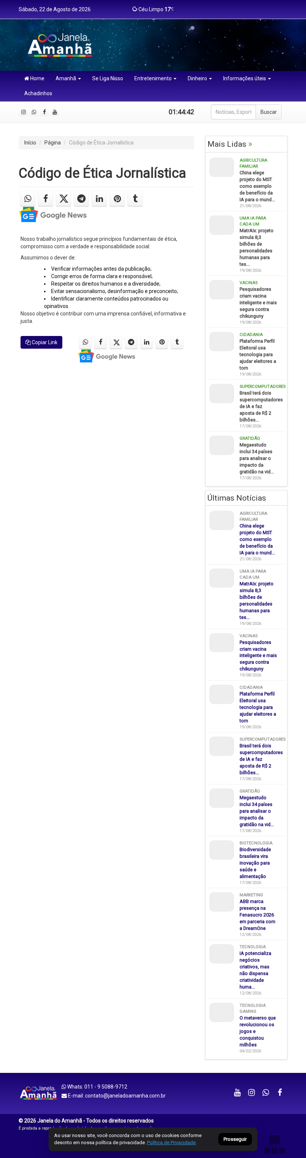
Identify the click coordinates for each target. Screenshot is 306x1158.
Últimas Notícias (236, 498)
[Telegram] (81, 198)
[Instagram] (23, 111)
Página (52, 143)
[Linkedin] (99, 198)
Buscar (268, 112)
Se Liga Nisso (107, 78)
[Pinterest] (117, 198)
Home (36, 78)
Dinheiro (197, 78)
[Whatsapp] (33, 111)
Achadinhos (38, 93)
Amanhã (66, 78)
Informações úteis (244, 78)
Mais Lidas (229, 144)
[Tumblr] (135, 198)
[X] (63, 198)
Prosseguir (235, 1139)
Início (30, 143)
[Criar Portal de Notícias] (274, 1144)
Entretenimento (153, 78)
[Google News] (53, 214)
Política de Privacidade (171, 1142)
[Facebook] (44, 111)
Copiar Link (44, 342)
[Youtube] (54, 111)
